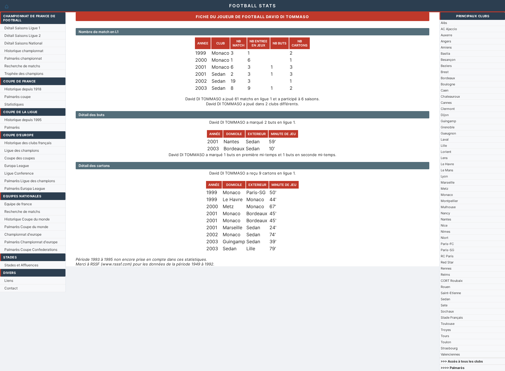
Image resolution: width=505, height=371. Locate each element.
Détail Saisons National (23, 43)
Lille (444, 146)
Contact (11, 288)
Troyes (446, 330)
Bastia (445, 53)
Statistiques (14, 104)
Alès (444, 23)
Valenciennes (450, 354)
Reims (445, 274)
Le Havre (447, 164)
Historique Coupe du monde (27, 219)
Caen (444, 90)
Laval (445, 139)
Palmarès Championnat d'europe (31, 242)
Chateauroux (450, 96)
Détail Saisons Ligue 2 (22, 35)
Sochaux (447, 311)
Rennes (446, 268)
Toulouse (447, 324)
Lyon (444, 176)
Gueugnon (448, 133)
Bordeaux (448, 78)
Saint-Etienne (451, 293)
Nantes (446, 219)
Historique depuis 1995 (22, 120)
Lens (444, 158)
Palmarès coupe (17, 96)
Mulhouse (448, 207)
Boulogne (448, 84)
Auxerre (446, 35)
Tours (445, 336)
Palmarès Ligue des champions (29, 181)
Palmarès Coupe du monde (26, 227)
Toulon (446, 342)
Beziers (446, 66)
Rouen (445, 287)
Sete (444, 305)
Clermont (448, 109)
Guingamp (448, 121)
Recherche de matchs (22, 66)
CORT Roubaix (452, 281)
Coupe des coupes (19, 158)
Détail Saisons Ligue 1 (22, 28)
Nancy (445, 213)
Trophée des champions (23, 73)
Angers (446, 41)
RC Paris (447, 256)
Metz (444, 189)
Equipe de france (18, 204)
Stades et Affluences (21, 265)
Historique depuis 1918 (22, 89)
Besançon (448, 60)
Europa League (16, 165)
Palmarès (12, 127)
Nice (444, 225)
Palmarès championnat (23, 58)
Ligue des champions (21, 150)
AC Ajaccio (449, 29)
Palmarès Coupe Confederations (30, 249)
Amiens (446, 47)
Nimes (445, 231)
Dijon (445, 115)
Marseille (447, 182)
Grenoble (447, 127)
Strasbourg (449, 348)
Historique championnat (23, 51)
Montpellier (449, 201)
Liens (8, 280)
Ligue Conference (19, 173)
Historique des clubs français (27, 143)
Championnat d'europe (22, 234)
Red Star (447, 262)
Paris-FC (447, 244)
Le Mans (447, 170)
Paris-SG (447, 250)
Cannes (446, 103)
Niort (444, 238)
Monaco (447, 195)
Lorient (446, 152)
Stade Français (452, 317)
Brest (445, 72)
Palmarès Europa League (24, 188)
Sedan (445, 299)
